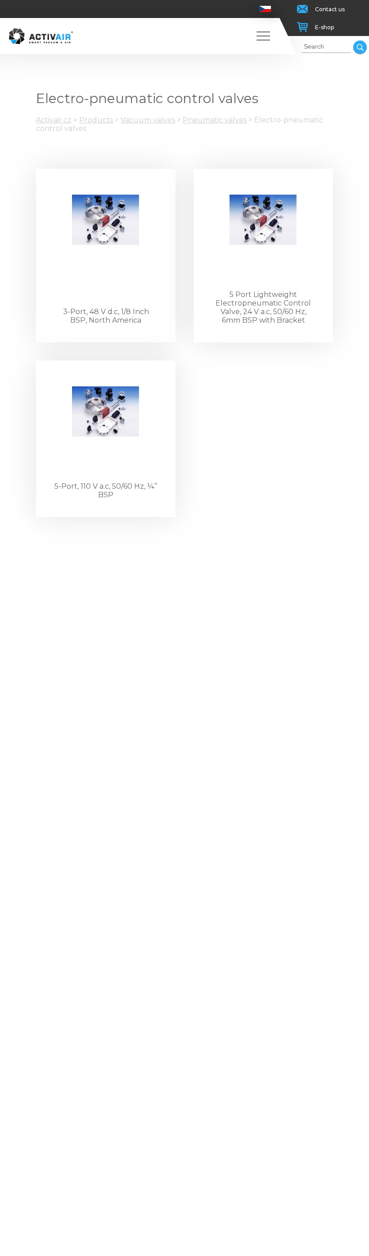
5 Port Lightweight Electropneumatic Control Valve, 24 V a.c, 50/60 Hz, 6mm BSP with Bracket (263, 307)
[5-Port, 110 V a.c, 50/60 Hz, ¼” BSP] (106, 412)
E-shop (324, 27)
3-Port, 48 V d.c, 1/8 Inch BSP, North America (106, 315)
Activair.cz (54, 120)
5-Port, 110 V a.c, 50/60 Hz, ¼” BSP (105, 490)
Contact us (330, 9)
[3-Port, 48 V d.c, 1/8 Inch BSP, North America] (106, 220)
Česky (265, 9)
